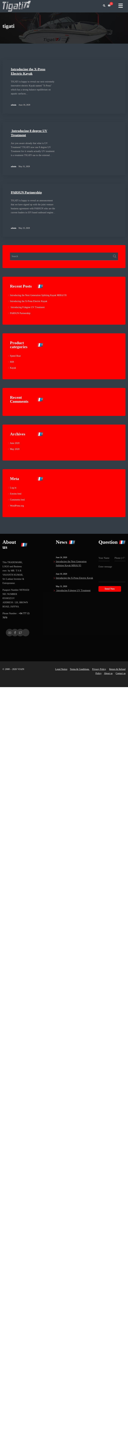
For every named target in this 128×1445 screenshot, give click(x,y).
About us (108, 673)
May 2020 (15, 449)
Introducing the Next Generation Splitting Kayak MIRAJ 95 (38, 295)
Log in (13, 487)
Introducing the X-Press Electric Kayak (28, 301)
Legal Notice (61, 669)
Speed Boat (15, 356)
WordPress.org (17, 505)
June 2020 (15, 443)
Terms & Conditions (80, 669)
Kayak (13, 368)
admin (13, 105)
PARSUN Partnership (26, 192)
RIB (12, 362)
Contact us (121, 673)
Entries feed (15, 493)
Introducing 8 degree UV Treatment (27, 307)
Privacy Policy (99, 669)
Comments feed (17, 499)
